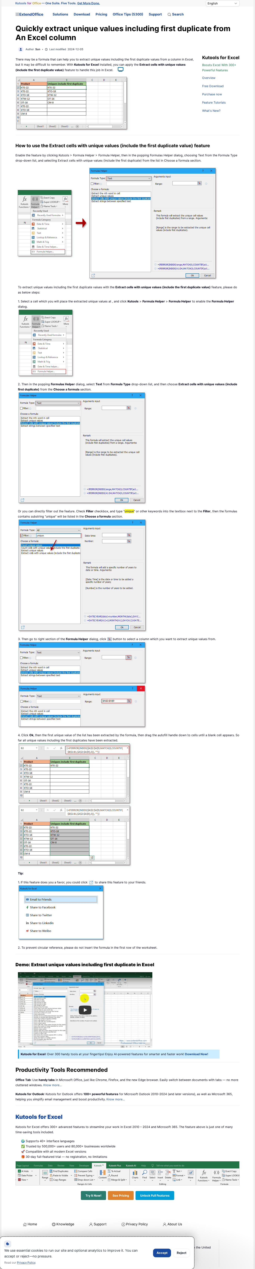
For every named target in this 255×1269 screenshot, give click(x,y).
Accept (162, 1253)
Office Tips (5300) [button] (128, 14)
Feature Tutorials (214, 102)
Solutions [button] (60, 14)
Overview (208, 78)
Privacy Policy (137, 1224)
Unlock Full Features (155, 1195)
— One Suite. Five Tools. (57, 3)
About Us (174, 1224)
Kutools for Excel (39, 1116)
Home (32, 1224)
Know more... (52, 1085)
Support (155, 14)
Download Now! (196, 1054)
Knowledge (65, 1224)
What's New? (211, 110)
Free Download (213, 86)
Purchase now (212, 94)
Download (82, 14)
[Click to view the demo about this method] (118, 70)
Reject (181, 1253)
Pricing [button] (101, 14)
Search (178, 14)
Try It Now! (93, 1195)
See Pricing (121, 1195)
